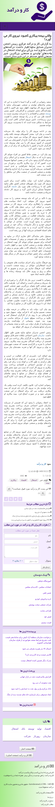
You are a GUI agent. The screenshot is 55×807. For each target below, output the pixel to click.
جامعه (14, 186)
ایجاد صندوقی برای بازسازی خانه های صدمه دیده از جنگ (31, 516)
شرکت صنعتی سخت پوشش (40, 605)
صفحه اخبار (26, 749)
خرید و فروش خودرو (43, 599)
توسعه (48, 114)
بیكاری (13, 480)
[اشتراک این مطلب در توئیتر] (15, 499)
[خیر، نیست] (43, 493)
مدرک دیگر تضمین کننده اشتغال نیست (36, 660)
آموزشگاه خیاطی (44, 581)
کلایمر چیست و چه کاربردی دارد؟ (38, 655)
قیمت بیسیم (46, 622)
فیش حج (47, 617)
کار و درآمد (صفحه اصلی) (17, 755)
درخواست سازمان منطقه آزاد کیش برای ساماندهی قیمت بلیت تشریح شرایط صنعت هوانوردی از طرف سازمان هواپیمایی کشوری (28, 640)
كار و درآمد (18, 10)
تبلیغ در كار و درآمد (46, 800)
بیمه (47, 483)
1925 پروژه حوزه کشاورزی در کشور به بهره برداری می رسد (30, 520)
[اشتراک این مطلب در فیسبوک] (20, 499)
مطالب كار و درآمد (47, 804)
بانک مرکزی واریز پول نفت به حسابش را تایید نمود (31, 689)
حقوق (26, 318)
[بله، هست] (9, 489)
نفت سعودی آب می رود (42, 512)
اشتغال (28, 157)
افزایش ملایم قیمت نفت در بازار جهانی (37, 508)
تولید (39, 729)
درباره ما (50, 797)
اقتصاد (23, 480)
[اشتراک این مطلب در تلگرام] (6, 499)
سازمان (41, 335)
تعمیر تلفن (47, 593)
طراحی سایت (45, 611)
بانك (23, 729)
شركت (27, 736)
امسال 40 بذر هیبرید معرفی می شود (36, 649)
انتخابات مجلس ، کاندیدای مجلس (38, 587)
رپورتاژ (37, 736)
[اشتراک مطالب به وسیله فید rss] (11, 499)
